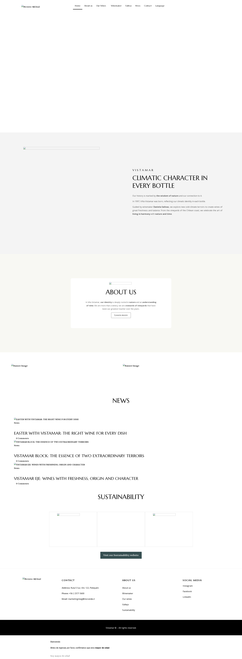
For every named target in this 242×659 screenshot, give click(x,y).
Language (159, 5)
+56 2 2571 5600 (76, 593)
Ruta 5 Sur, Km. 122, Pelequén (85, 587)
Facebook (187, 591)
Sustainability (128, 610)
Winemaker (116, 5)
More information (29, 383)
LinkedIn (187, 597)
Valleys (128, 5)
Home (77, 5)
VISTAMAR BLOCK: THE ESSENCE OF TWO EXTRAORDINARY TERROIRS (79, 455)
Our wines (127, 599)
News (137, 5)
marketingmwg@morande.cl (81, 599)
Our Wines (101, 5)
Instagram (188, 585)
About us (88, 5)
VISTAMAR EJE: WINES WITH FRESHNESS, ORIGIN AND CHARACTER (76, 478)
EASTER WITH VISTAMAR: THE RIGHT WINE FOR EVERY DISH (70, 433)
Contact (148, 5)
